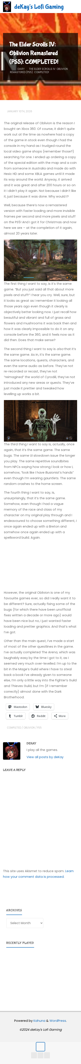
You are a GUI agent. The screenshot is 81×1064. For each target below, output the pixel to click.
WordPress (57, 1021)
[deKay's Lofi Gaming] (7, 6)
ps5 (39, 727)
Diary (21, 68)
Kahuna (39, 1021)
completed (14, 727)
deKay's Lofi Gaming (39, 6)
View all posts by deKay (45, 757)
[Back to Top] (40, 1046)
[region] (40, 974)
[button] (72, 549)
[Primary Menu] (73, 6)
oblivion (29, 727)
